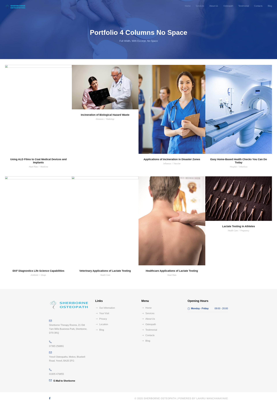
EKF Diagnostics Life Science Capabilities (38, 270)
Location (103, 324)
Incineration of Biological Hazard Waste (105, 114)
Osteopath (228, 6)
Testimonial (243, 6)
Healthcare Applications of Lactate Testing (172, 270)
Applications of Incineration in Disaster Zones (172, 159)
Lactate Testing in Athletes (238, 226)
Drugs (43, 275)
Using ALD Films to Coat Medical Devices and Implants (38, 161)
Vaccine (177, 163)
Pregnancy (244, 231)
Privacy (103, 319)
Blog (270, 6)
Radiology (110, 119)
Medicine (44, 167)
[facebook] (50, 398)
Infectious (243, 167)
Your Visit (104, 313)
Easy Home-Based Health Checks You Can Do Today (238, 161)
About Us (213, 6)
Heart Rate (33, 167)
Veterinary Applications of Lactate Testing (105, 270)
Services (200, 6)
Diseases (100, 119)
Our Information (107, 308)
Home (188, 6)
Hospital (233, 167)
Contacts (258, 6)
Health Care (105, 275)
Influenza (167, 163)
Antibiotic (35, 275)
